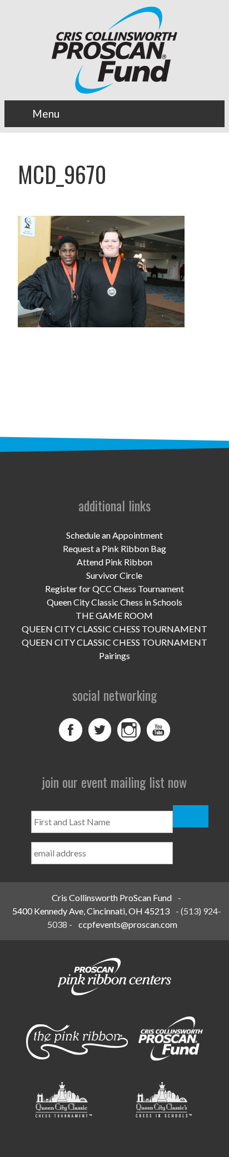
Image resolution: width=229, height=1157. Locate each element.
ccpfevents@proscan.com (127, 924)
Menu (45, 113)
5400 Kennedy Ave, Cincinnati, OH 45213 (91, 911)
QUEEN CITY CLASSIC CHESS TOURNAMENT (114, 628)
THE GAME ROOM (114, 615)
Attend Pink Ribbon (114, 561)
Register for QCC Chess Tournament (114, 588)
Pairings (114, 655)
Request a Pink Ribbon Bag (114, 548)
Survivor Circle (114, 575)
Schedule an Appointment (114, 535)
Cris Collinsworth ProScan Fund (112, 897)
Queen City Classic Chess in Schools (114, 602)
